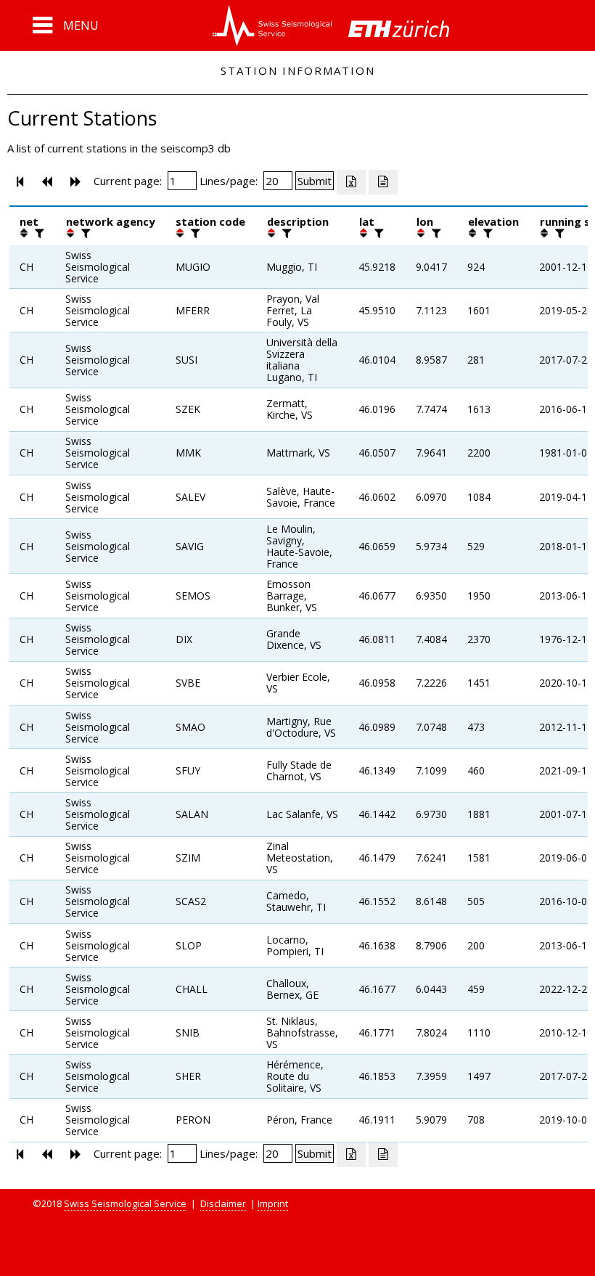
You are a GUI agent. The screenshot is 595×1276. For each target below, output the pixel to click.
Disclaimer (223, 1203)
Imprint (273, 1203)
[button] (66, 25)
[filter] (37, 233)
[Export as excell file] (351, 182)
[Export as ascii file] (383, 182)
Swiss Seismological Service (125, 1203)
